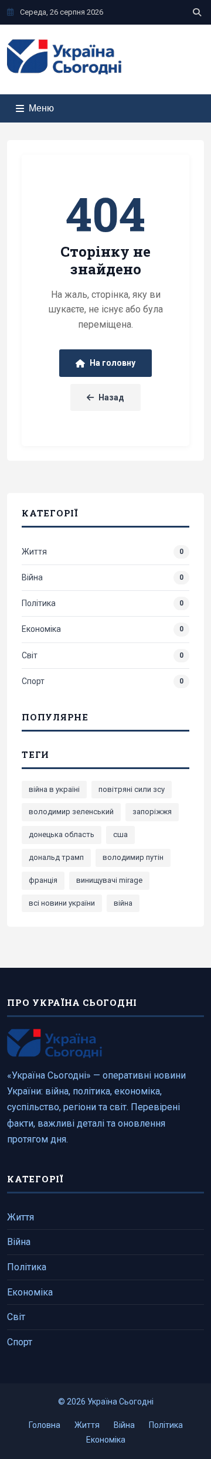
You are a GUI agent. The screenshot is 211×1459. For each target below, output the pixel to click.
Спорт (19, 1342)
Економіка (30, 1292)
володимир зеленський (71, 811)
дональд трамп (56, 857)
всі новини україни (62, 903)
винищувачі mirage (109, 880)
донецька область (61, 834)
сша (120, 834)
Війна (18, 1241)
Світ (16, 1316)
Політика (26, 1267)
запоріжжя (152, 811)
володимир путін (133, 857)
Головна (44, 1425)
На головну (112, 363)
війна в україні (54, 789)
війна (123, 903)
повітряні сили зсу (131, 789)
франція (43, 880)
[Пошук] (197, 12)
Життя (20, 1217)
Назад (111, 397)
